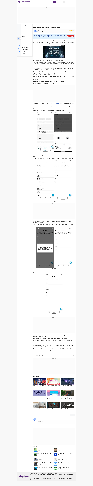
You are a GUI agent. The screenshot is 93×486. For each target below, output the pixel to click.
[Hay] (72, 30)
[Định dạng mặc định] (45, 419)
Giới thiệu (31, 473)
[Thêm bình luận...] (56, 422)
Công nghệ (24, 25)
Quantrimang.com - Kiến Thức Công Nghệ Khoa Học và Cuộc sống (24, 1)
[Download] (19, 45)
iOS (63, 103)
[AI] (19, 25)
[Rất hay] (73, 30)
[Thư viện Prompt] (19, 29)
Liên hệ (49, 473)
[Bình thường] (71, 30)
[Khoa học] (19, 55)
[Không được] (69, 30)
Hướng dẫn (42, 473)
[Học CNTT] (19, 42)
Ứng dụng (45, 473)
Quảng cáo (52, 473)
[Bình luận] (69, 32)
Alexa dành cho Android (55, 103)
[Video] (19, 48)
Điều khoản (35, 473)
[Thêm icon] (38, 419)
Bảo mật (39, 473)
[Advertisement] (46, 15)
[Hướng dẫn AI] (19, 32)
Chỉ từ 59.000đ (70, 36)
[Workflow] (19, 35)
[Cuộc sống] (19, 51)
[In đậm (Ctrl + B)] (40, 419)
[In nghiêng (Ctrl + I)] (42, 419)
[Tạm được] (70, 30)
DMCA (59, 473)
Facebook (55, 473)
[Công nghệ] (19, 38)
